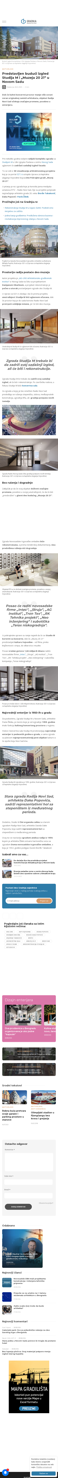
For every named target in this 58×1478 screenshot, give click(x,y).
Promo (37, 1067)
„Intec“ (22, 654)
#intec (30, 938)
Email (7, 1189)
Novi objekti (25, 1051)
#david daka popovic (34, 935)
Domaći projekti (22, 1067)
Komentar (10, 1149)
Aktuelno (7, 69)
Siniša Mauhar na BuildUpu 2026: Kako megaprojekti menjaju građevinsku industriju (22, 1256)
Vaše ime (8, 1176)
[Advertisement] (24, 518)
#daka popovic (43, 932)
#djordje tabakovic (14, 938)
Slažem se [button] (43, 1473)
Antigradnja (38, 1109)
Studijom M (7, 162)
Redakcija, (10, 87)
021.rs (20, 174)
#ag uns (9, 932)
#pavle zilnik (11, 944)
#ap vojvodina (24, 932)
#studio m (10, 947)
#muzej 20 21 (31, 941)
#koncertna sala (13, 941)
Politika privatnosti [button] (44, 1467)
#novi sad (46, 941)
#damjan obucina (13, 935)
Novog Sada (47, 162)
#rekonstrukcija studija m (33, 944)
